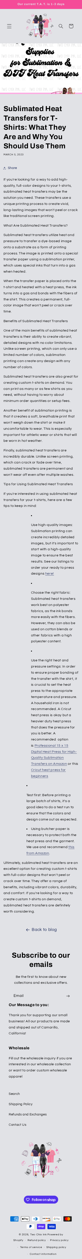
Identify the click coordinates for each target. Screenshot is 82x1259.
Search (14, 1094)
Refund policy (37, 1240)
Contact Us (17, 1124)
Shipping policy (56, 1247)
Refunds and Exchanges (28, 1114)
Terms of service (31, 1247)
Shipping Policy (20, 1104)
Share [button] (12, 168)
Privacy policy (59, 1240)
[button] (9, 26)
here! (49, 573)
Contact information (43, 1254)
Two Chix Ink (38, 1234)
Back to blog (44, 930)
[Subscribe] (68, 996)
